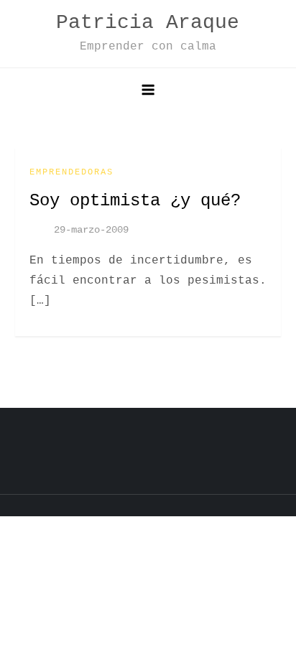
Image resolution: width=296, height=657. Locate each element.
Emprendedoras (71, 172)
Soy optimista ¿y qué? (135, 200)
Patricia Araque (147, 22)
